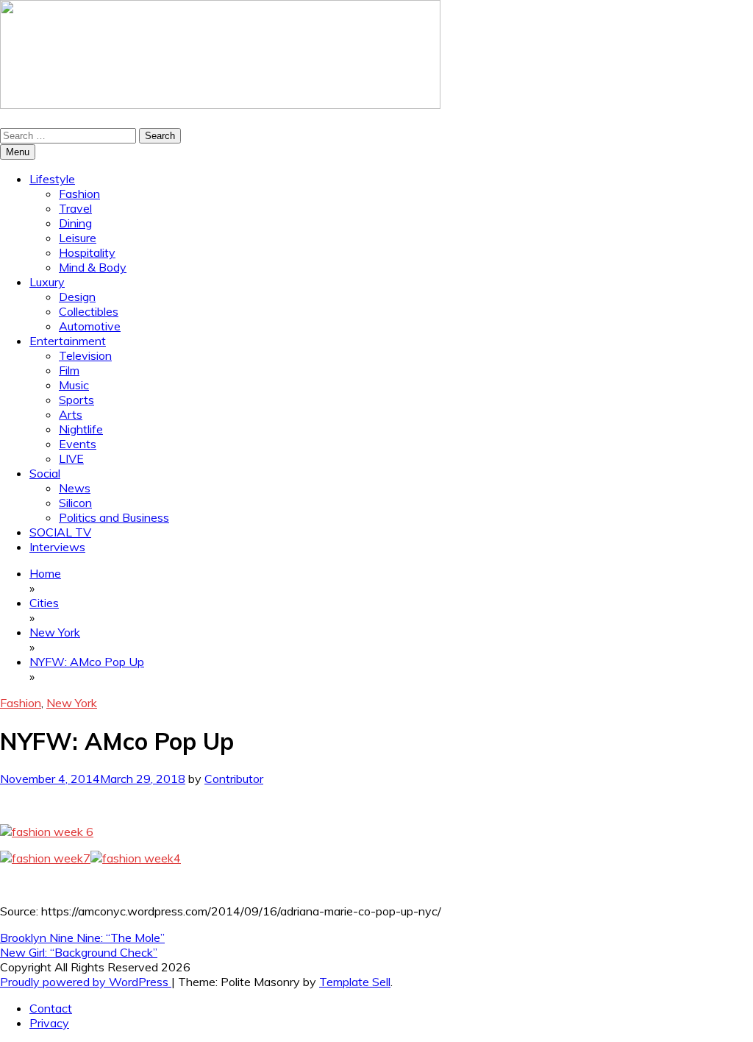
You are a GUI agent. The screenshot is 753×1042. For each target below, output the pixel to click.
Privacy (49, 1023)
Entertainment (67, 340)
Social (44, 473)
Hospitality (87, 252)
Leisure (77, 237)
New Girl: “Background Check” (78, 952)
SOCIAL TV (60, 532)
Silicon (75, 502)
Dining (75, 223)
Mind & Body (92, 267)
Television (85, 355)
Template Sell (354, 981)
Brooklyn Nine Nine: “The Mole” (82, 937)
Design (77, 296)
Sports (76, 399)
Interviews (57, 546)
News (74, 488)
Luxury (47, 281)
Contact (50, 1008)
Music (74, 385)
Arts (70, 414)
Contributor (233, 778)
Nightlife (81, 429)
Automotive (90, 326)
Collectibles (88, 311)
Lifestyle (52, 178)
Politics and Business (114, 517)
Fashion (79, 193)
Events (77, 443)
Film (69, 370)
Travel (75, 208)
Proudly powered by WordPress (85, 981)
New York (71, 702)
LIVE (71, 458)
